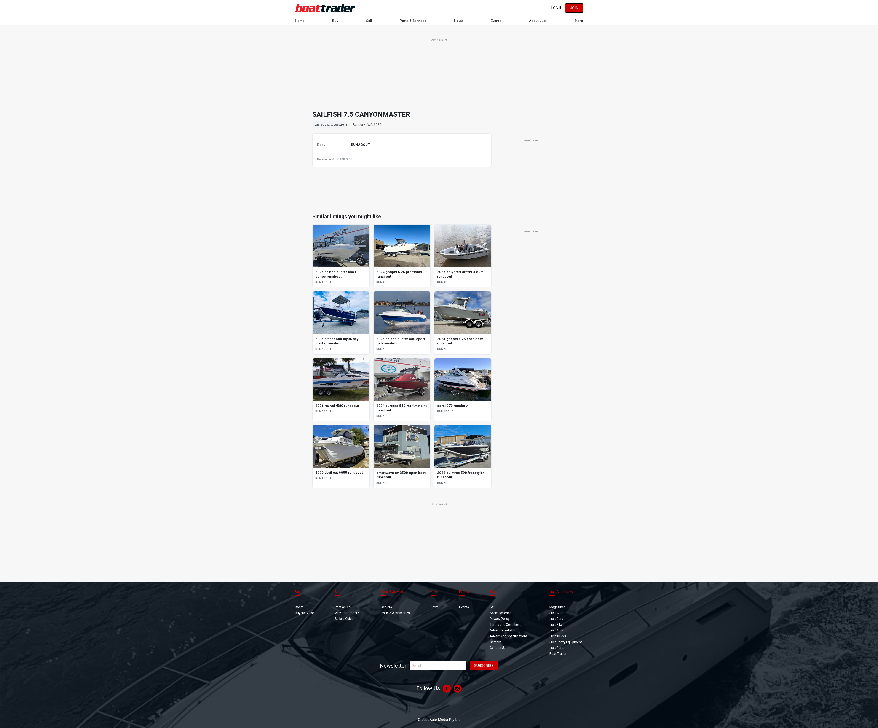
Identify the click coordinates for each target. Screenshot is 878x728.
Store (578, 21)
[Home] (325, 8)
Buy (335, 21)
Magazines (557, 607)
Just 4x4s (556, 630)
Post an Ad (343, 607)
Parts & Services (413, 21)
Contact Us (498, 648)
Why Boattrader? (347, 613)
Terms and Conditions (505, 624)
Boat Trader (558, 653)
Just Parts (556, 648)
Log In (556, 8)
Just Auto (556, 613)
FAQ (493, 607)
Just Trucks (557, 636)
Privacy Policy (499, 619)
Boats (299, 607)
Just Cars (556, 619)
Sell (369, 21)
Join (574, 8)
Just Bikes (556, 624)
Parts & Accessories (395, 613)
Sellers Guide (344, 619)
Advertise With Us (502, 630)
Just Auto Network (562, 592)
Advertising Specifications (508, 636)
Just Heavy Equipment (565, 642)
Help (493, 592)
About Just (538, 21)
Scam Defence (500, 613)
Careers (495, 642)
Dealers (386, 607)
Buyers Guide (304, 613)
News (458, 21)
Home (300, 21)
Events (496, 21)
